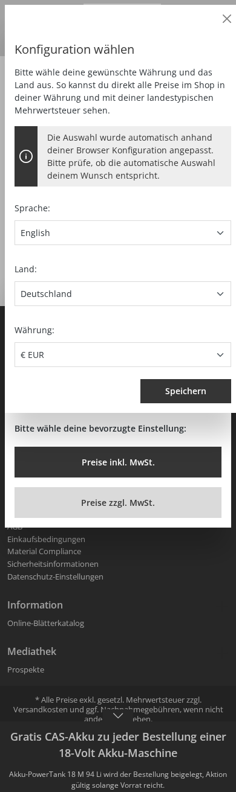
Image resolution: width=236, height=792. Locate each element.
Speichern (185, 391)
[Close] (227, 19)
